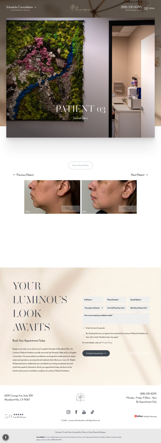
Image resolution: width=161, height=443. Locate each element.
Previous (25, 174)
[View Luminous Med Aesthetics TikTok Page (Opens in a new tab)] (92, 412)
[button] (146, 8)
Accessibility (77, 432)
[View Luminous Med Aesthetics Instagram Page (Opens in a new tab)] (68, 412)
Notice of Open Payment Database (94, 432)
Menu (152, 8)
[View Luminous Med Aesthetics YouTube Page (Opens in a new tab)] (84, 412)
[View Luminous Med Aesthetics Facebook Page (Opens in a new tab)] (76, 412)
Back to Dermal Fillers (80, 165)
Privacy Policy (66, 432)
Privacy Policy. (106, 342)
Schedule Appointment (94, 353)
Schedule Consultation (20, 7)
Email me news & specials (95, 328)
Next (137, 174)
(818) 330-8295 (131, 7)
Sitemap (58, 432)
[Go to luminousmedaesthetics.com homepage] (79, 8)
